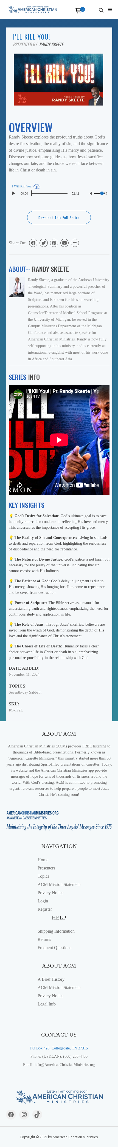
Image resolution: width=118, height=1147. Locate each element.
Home (43, 859)
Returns (44, 939)
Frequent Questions (54, 947)
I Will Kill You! (22, 186)
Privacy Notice (50, 892)
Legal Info (47, 1004)
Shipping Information (56, 931)
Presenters (46, 868)
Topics (43, 876)
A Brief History (51, 979)
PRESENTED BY (26, 44)
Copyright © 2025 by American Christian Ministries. (59, 1137)
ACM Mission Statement (59, 884)
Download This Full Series (59, 217)
